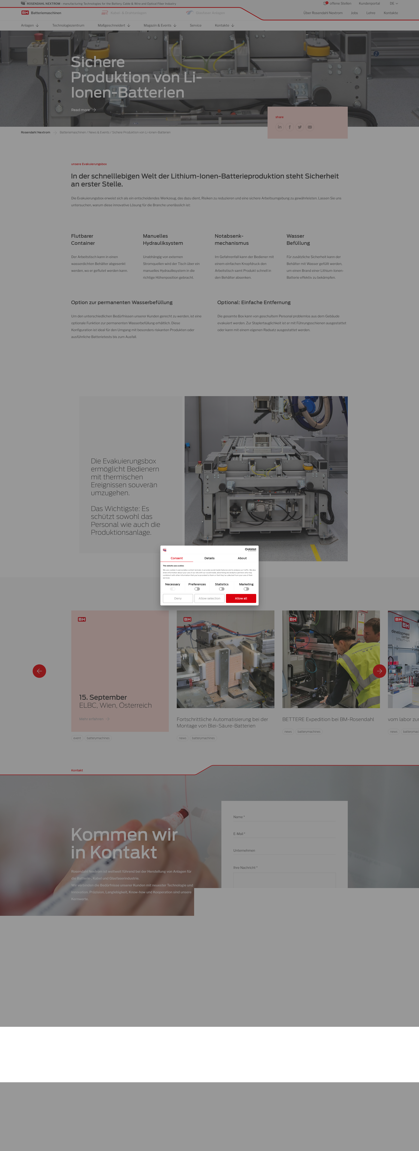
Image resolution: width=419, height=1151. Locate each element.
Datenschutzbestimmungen (185, 1004)
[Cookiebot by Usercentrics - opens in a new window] (246, 549)
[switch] (197, 589)
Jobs (354, 13)
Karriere (115, 956)
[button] (280, 127)
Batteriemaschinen (46, 13)
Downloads (86, 956)
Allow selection (209, 598)
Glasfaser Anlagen (210, 13)
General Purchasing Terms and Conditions (368, 1004)
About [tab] (242, 558)
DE (392, 3)
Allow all (241, 598)
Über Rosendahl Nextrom (323, 13)
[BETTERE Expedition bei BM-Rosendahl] (331, 659)
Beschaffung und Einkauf (44, 956)
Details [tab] (209, 558)
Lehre (370, 13)
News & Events (99, 132)
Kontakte (391, 13)
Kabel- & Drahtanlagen (128, 13)
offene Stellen (340, 3)
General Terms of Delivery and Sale (291, 1004)
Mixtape (31, 968)
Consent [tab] (177, 558)
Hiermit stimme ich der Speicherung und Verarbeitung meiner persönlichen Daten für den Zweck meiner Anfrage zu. (287, 911)
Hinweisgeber (145, 956)
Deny (178, 598)
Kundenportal (369, 3)
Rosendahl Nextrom (35, 132)
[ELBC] (120, 675)
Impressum (235, 1004)
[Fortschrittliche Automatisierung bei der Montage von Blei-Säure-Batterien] (225, 659)
